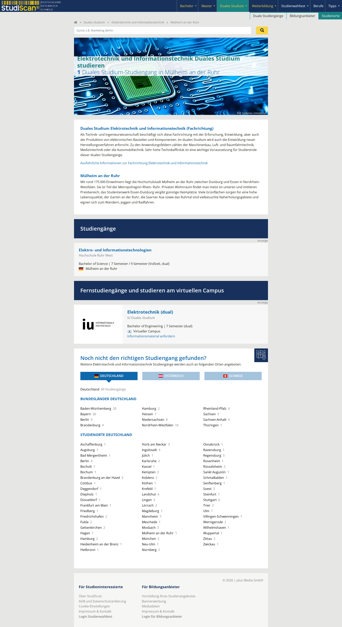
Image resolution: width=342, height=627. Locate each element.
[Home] (75, 22)
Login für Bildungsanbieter (162, 616)
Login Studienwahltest (95, 616)
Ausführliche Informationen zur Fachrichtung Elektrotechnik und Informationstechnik (144, 163)
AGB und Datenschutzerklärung (102, 601)
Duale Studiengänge (268, 16)
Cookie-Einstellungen (94, 606)
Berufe (318, 6)
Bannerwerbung (154, 601)
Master (206, 6)
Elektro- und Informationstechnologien (115, 250)
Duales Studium (232, 6)
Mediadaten (151, 606)
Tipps (332, 6)
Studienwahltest (293, 6)
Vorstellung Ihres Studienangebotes (169, 596)
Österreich (173, 376)
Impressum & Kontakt (95, 611)
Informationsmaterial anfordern (151, 336)
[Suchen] (262, 30)
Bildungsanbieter (302, 16)
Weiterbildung (262, 6)
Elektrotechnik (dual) (150, 312)
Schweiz (236, 376)
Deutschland (112, 376)
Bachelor (186, 6)
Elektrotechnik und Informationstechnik (138, 22)
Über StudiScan (90, 596)
